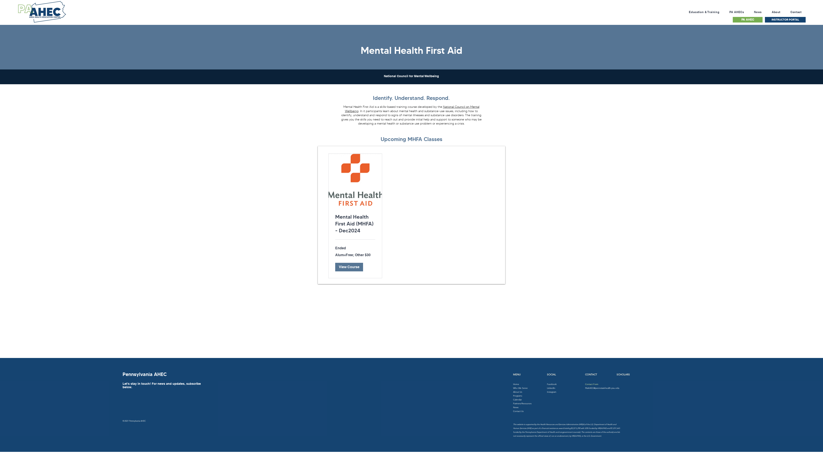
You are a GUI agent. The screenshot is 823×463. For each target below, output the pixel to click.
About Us (517, 392)
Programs (517, 395)
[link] (355, 224)
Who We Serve (520, 388)
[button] (349, 267)
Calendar (517, 399)
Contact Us (518, 411)
